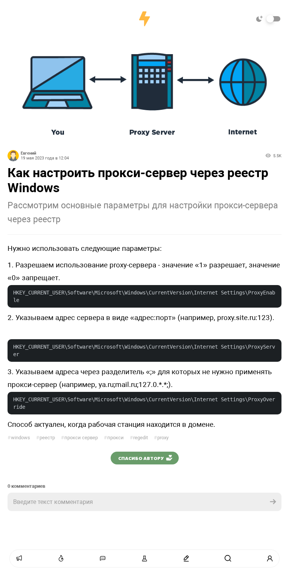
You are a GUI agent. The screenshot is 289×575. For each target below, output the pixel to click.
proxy (161, 437)
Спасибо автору (141, 458)
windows (19, 437)
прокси (114, 437)
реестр (45, 437)
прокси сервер (79, 437)
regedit (139, 437)
